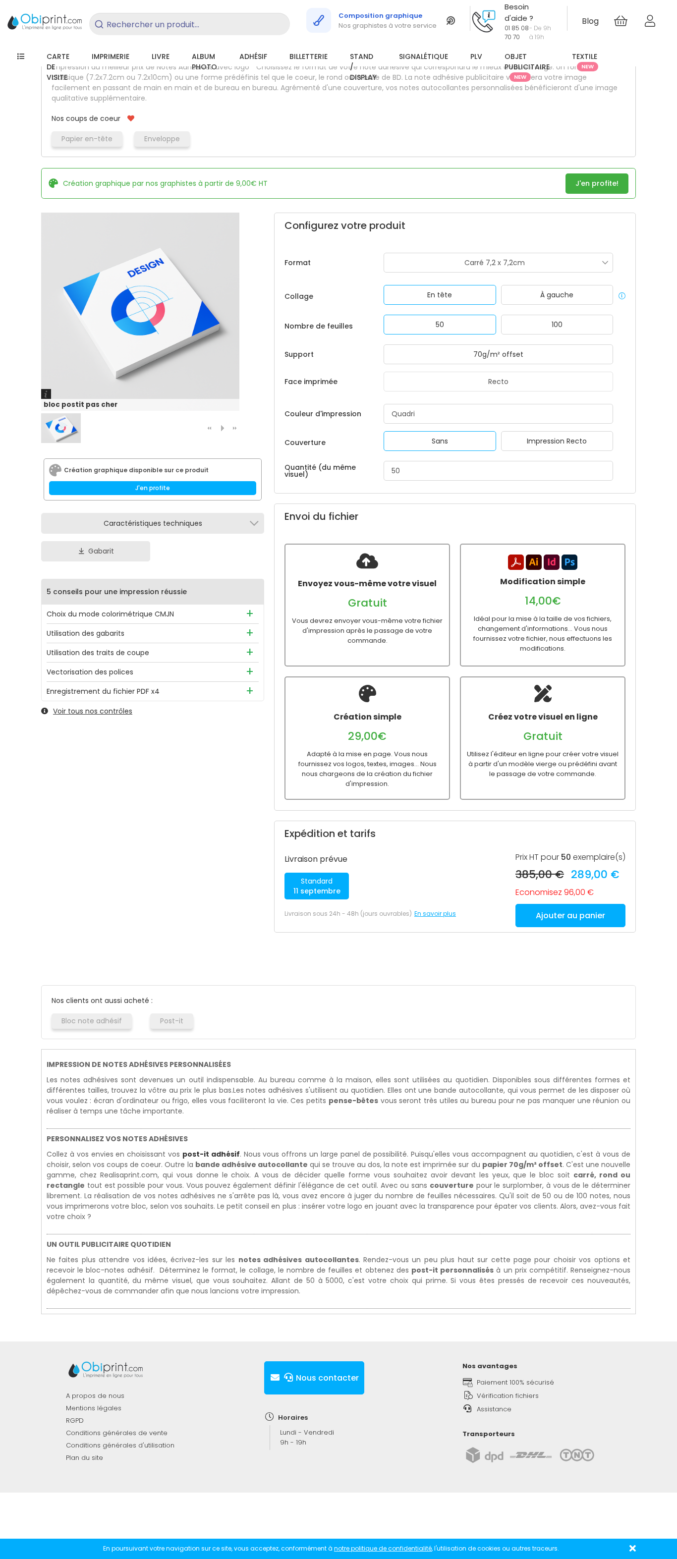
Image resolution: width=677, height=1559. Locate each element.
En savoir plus (435, 913)
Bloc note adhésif (91, 1021)
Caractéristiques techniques (153, 523)
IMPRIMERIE (110, 56)
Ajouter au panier (570, 915)
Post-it (171, 1021)
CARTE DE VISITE (58, 67)
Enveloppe (162, 139)
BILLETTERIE (308, 56)
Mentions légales (93, 1408)
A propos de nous (95, 1395)
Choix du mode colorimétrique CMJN (110, 614)
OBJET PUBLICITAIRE (527, 66)
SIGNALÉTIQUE (423, 56)
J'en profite (152, 488)
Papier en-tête (87, 139)
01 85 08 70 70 (517, 32)
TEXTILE (584, 61)
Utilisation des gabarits (85, 633)
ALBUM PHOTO (204, 62)
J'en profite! (597, 183)
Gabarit (101, 551)
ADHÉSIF (253, 56)
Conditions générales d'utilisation (120, 1445)
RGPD (75, 1420)
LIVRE (160, 56)
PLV (476, 56)
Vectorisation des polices (90, 672)
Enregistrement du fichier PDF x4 (103, 691)
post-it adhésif (211, 1154)
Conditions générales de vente (117, 1433)
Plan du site (84, 1457)
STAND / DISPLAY (363, 67)
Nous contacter (326, 1378)
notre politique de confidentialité (383, 1548)
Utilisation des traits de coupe (98, 653)
